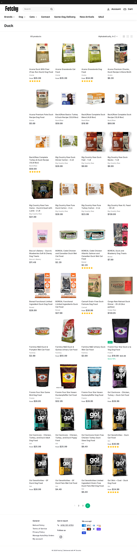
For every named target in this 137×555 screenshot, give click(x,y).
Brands (8, 16)
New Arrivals (87, 16)
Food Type (8, 53)
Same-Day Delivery (64, 16)
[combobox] (38, 9)
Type (6, 35)
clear (23, 64)
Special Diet (9, 59)
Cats (32, 16)
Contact (45, 16)
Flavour (7, 64)
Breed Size (8, 79)
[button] (35, 81)
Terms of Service (40, 529)
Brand (6, 41)
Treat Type (8, 47)
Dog (21, 16)
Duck (9, 68)
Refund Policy (39, 525)
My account (38, 539)
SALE (101, 16)
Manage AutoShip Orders (43, 535)
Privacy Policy (39, 532)
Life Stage (8, 73)
